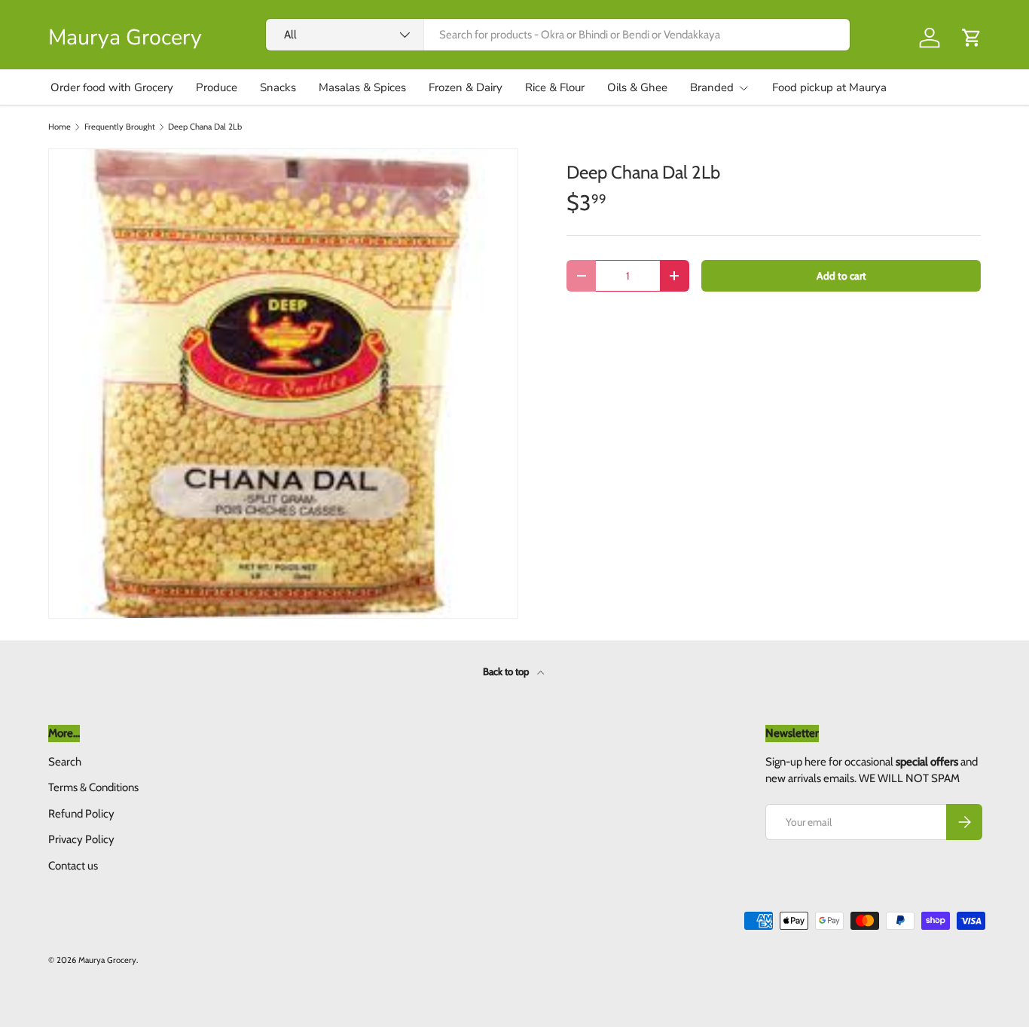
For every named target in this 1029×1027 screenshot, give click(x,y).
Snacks (278, 87)
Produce (216, 87)
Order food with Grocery (111, 87)
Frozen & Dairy (465, 87)
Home (59, 127)
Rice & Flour (555, 87)
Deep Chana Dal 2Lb (205, 127)
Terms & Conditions (93, 787)
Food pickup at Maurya (829, 87)
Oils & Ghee (637, 87)
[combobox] (558, 34)
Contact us (73, 866)
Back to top (507, 671)
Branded (712, 87)
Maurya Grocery (107, 960)
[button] (971, 37)
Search (64, 762)
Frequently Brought (119, 127)
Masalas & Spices (362, 87)
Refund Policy (81, 814)
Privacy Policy (81, 839)
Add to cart (841, 276)
